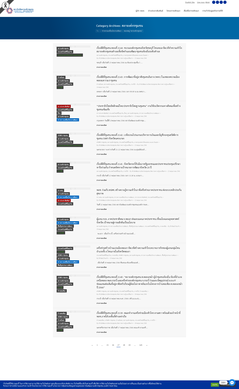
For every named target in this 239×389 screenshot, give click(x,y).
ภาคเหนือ (61, 233)
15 (108, 345)
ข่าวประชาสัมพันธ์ (64, 106)
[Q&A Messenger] (232, 382)
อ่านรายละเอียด (102, 67)
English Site (190, 2)
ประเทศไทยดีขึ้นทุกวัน (65, 52)
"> (97, 31)
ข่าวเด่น (60, 190)
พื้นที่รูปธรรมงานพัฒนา (65, 226)
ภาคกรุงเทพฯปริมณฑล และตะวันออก (70, 55)
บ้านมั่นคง (61, 77)
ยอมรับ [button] (214, 385)
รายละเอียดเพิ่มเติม (227, 385)
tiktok (207, 2)
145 (140, 345)
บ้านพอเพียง (62, 291)
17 (119, 345)
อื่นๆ (59, 113)
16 (113, 345)
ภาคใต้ (60, 87)
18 (124, 345)
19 (129, 345)
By (115, 58)
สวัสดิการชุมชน (63, 135)
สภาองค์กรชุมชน (63, 48)
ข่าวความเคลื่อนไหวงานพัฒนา (68, 120)
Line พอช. (201, 2)
